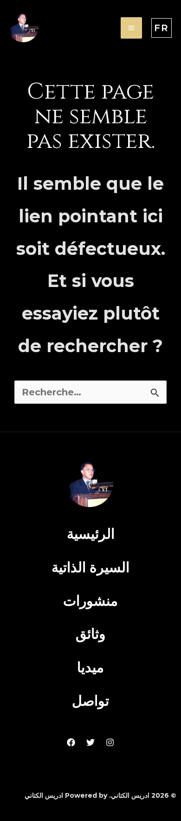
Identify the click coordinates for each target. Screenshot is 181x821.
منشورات (90, 600)
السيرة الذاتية (90, 567)
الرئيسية (91, 533)
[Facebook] (71, 742)
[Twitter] (90, 742)
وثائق (90, 633)
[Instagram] (110, 742)
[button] (161, 28)
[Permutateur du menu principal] (131, 28)
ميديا (90, 667)
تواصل (90, 700)
